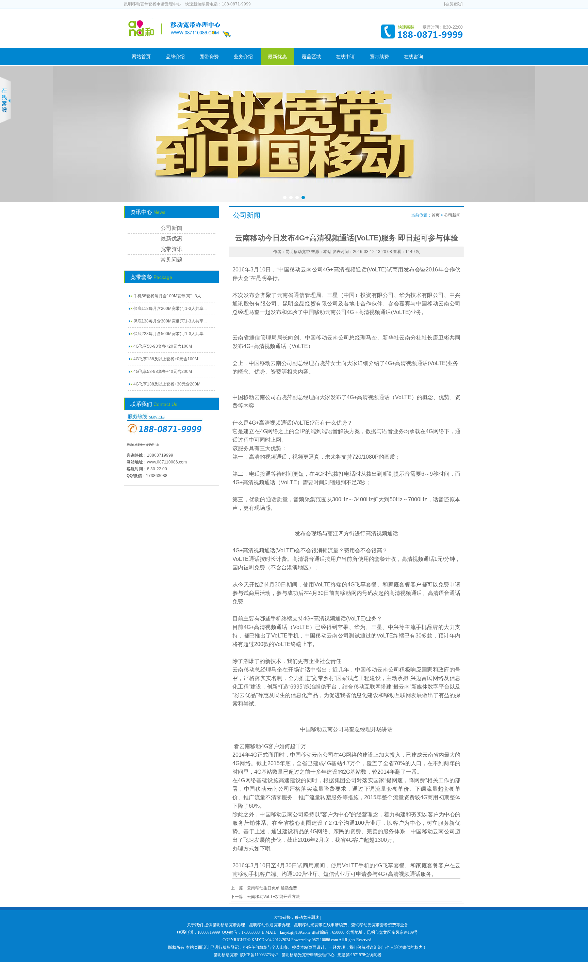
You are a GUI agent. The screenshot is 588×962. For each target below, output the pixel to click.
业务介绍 (243, 56)
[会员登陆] (453, 4)
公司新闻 (171, 228)
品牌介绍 (175, 56)
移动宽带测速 (307, 917)
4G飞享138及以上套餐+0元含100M (165, 359)
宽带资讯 (171, 249)
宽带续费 (379, 56)
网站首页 (141, 56)
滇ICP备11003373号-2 (259, 954)
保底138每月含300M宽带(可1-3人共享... (170, 321)
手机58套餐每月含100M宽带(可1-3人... (168, 296)
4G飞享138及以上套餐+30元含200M (166, 384)
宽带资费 (209, 56)
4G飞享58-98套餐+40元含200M (162, 371)
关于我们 (195, 924)
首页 (435, 215)
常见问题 (171, 260)
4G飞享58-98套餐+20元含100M (162, 346)
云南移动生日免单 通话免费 (272, 888)
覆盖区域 (311, 56)
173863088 (156, 475)
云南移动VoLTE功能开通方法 (273, 896)
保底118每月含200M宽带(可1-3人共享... (170, 308)
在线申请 (345, 56)
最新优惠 (277, 56)
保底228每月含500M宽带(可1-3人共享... (170, 333)
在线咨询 (413, 56)
